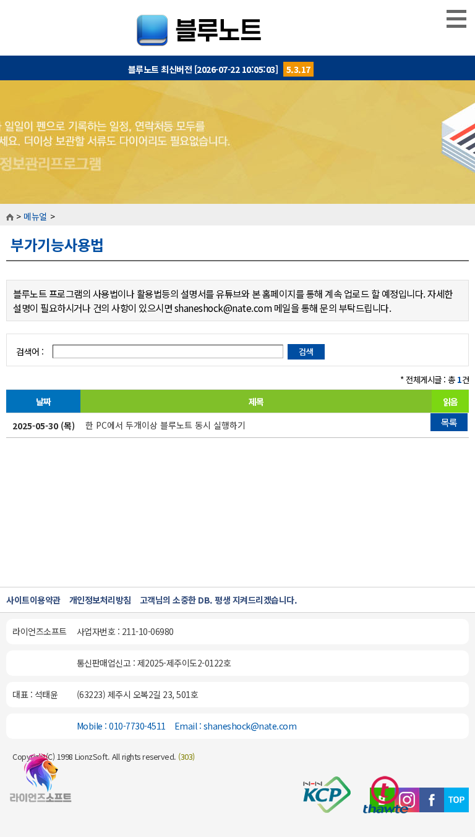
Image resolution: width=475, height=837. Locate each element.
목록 (449, 422)
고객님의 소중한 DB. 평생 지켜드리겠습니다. (218, 600)
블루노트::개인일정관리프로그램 (237, 28)
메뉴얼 (35, 216)
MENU (456, 18)
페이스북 (431, 800)
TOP (456, 800)
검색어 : (31, 351)
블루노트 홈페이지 (41, 783)
